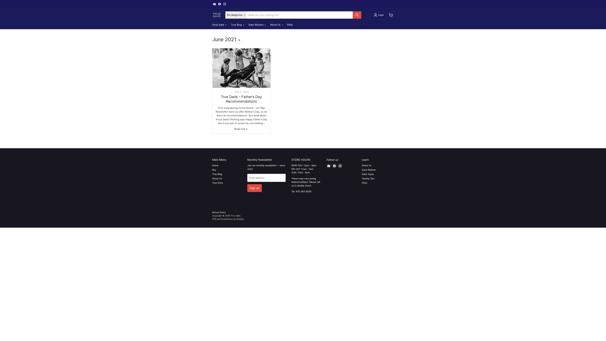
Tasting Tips (368, 178)
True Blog (236, 24)
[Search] (357, 15)
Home (215, 165)
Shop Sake (218, 24)
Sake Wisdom (256, 24)
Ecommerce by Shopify (232, 219)
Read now (240, 128)
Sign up (254, 188)
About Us (275, 24)
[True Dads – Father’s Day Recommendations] (241, 68)
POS (214, 219)
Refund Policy (219, 212)
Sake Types (368, 174)
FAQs (290, 24)
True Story (217, 182)
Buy (214, 169)
